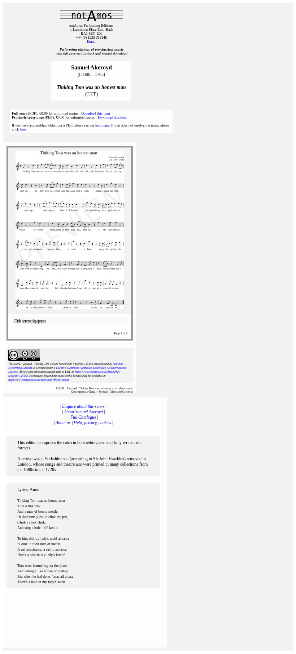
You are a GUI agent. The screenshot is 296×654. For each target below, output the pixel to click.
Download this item (95, 113)
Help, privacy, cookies (92, 422)
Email (91, 41)
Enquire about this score (83, 406)
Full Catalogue (83, 417)
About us (63, 422)
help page (102, 125)
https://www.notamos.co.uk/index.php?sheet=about (38, 379)
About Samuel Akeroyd (83, 411)
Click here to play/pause (30, 321)
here (23, 129)
